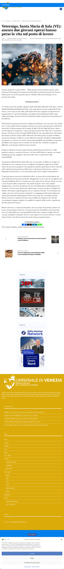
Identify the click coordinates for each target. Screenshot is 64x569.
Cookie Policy (27, 566)
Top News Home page (36, 20)
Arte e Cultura (7, 455)
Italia (5, 449)
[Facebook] (61, 9)
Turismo (6, 458)
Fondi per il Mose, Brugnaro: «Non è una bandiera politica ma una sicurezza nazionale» (26, 425)
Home (3, 38)
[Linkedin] (34, 225)
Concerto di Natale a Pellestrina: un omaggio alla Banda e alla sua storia (22, 421)
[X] (29, 225)
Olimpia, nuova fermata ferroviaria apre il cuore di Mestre (32, 238)
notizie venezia (23, 227)
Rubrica (6, 498)
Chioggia (6, 446)
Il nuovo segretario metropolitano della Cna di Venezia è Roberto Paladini (31, 253)
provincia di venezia (36, 227)
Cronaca (28, 20)
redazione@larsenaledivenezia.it (18, 522)
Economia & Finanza (11, 462)
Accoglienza (9, 465)
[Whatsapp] (39, 225)
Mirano (8, 475)
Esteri (5, 452)
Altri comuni (7, 472)
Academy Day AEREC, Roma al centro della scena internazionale (20, 418)
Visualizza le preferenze (32, 562)
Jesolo (7, 485)
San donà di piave (10, 488)
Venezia (23, 20)
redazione (8, 20)
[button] (61, 539)
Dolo (7, 481)
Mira (7, 478)
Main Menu (6, 5)
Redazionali (7, 494)
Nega (32, 558)
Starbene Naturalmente (12, 501)
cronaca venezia (11, 227)
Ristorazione (9, 468)
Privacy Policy (35, 566)
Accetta (32, 553)
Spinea (8, 491)
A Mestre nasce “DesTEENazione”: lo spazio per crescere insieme (21, 415)
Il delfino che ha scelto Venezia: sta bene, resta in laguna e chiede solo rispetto (24, 412)
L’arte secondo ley (10, 504)
